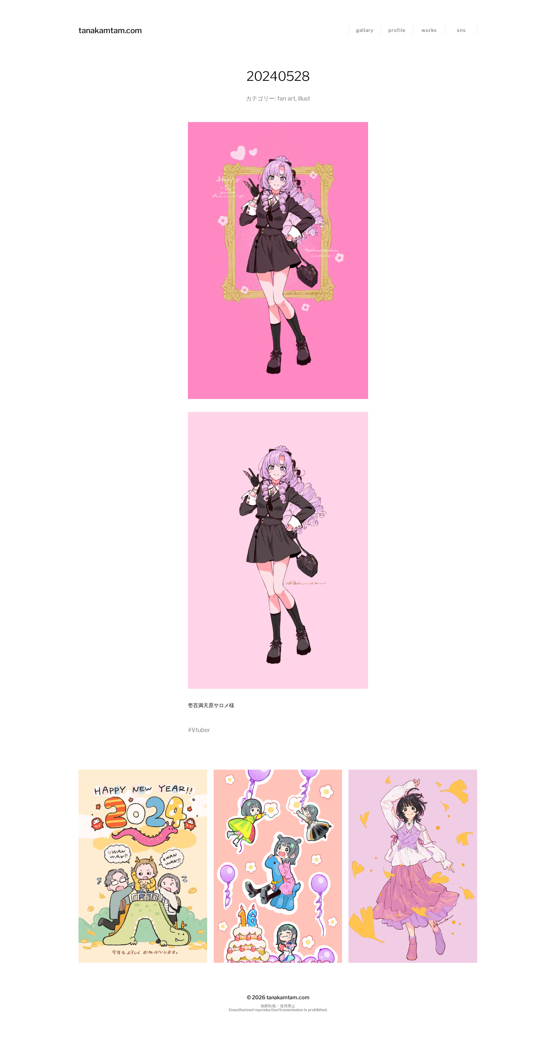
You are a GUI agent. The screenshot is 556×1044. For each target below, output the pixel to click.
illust (304, 98)
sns (461, 30)
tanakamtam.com (110, 30)
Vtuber (200, 729)
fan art (286, 98)
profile (397, 30)
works (429, 30)
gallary (365, 30)
